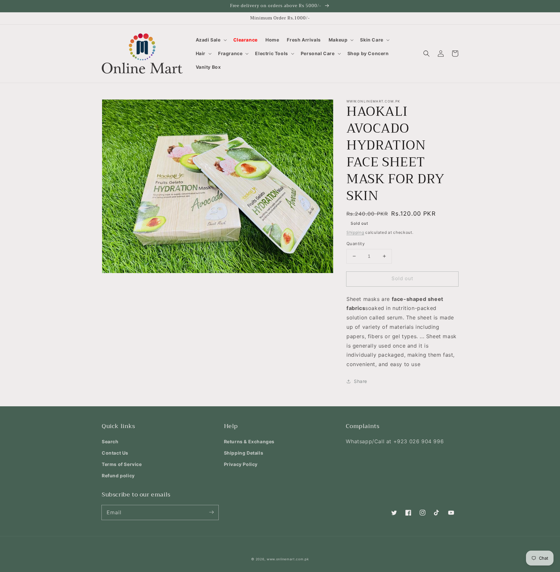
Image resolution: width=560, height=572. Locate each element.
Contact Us (115, 453)
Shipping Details (243, 453)
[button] (210, 40)
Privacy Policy (241, 464)
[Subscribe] (211, 512)
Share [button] (360, 381)
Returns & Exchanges (249, 441)
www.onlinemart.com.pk (288, 559)
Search (110, 441)
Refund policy (118, 475)
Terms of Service (122, 464)
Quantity (355, 243)
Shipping (355, 232)
